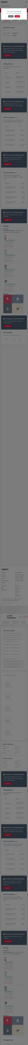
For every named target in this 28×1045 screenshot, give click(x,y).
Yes (17, 16)
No (10, 16)
